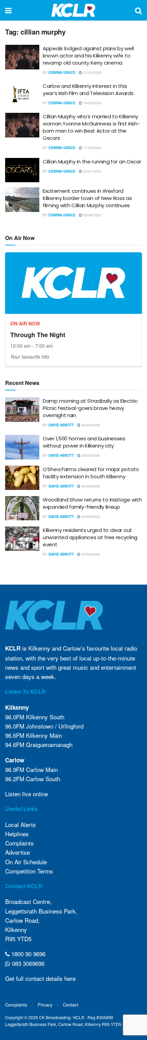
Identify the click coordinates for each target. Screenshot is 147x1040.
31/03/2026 (92, 72)
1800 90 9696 (27, 953)
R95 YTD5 (18, 938)
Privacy (45, 1004)
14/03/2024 (92, 103)
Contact (70, 1004)
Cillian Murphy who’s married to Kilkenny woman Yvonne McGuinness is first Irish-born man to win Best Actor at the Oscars (91, 127)
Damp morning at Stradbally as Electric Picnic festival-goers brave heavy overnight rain (90, 408)
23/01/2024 (92, 171)
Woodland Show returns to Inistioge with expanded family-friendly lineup (92, 503)
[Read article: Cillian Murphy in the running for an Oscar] (22, 170)
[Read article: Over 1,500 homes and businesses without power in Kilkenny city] (22, 447)
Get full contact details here (40, 978)
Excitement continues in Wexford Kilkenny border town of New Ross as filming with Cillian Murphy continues (87, 198)
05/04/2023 (92, 215)
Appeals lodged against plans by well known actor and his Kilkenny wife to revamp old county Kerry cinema (88, 55)
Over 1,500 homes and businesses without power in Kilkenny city (84, 442)
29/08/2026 (90, 425)
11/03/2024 (92, 147)
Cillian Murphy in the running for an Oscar (92, 161)
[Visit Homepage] (73, 10)
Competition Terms (29, 871)
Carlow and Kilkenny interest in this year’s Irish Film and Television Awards (88, 89)
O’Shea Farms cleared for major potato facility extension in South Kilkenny (91, 473)
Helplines (17, 833)
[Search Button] (138, 10)
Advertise (17, 852)
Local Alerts (20, 824)
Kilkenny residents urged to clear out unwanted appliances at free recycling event (90, 537)
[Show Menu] (8, 10)
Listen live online (26, 793)
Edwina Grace (62, 72)
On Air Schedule (26, 861)
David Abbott (61, 425)
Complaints (19, 843)
